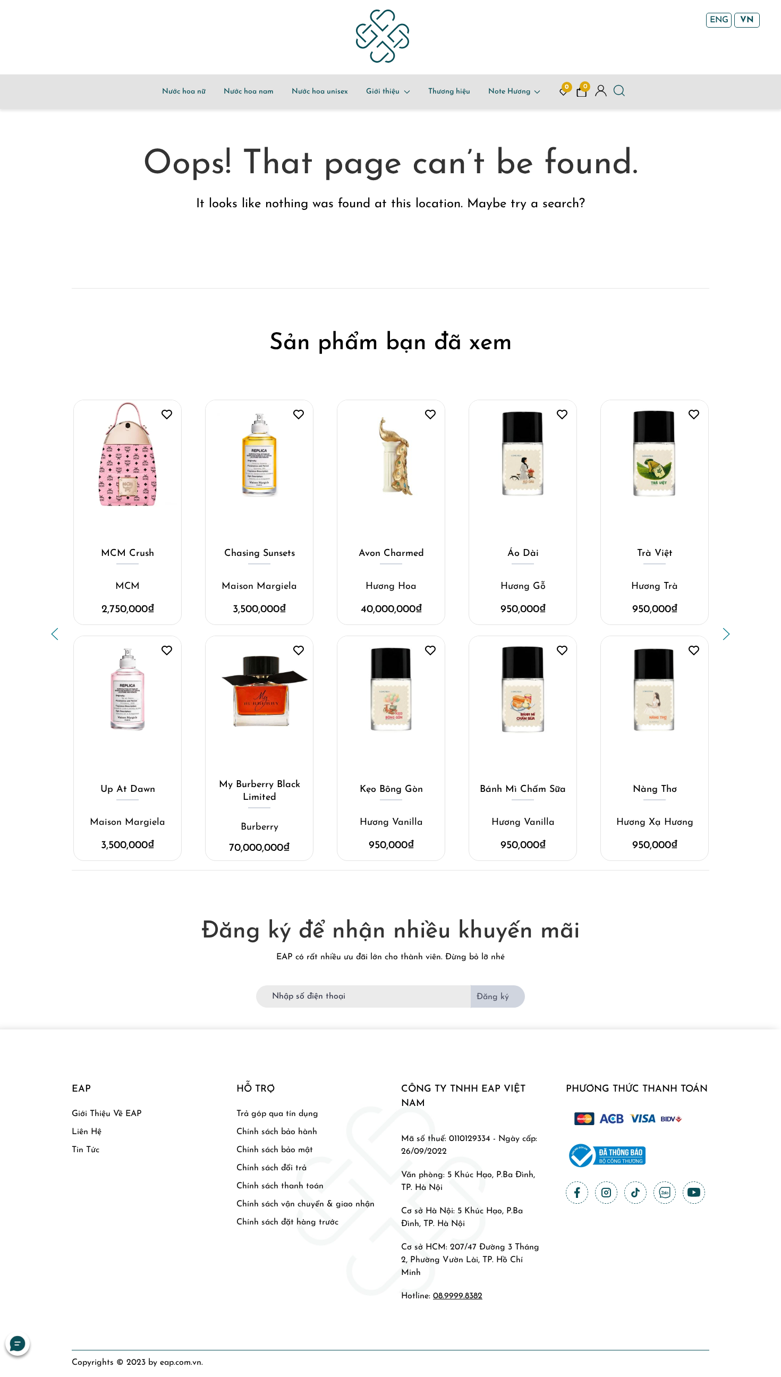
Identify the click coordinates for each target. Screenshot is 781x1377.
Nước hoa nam (249, 92)
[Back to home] (382, 36)
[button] (55, 634)
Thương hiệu (449, 92)
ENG (719, 20)
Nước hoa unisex (320, 92)
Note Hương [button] (509, 92)
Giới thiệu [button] (383, 92)
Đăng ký (493, 997)
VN (747, 20)
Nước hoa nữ (184, 92)
